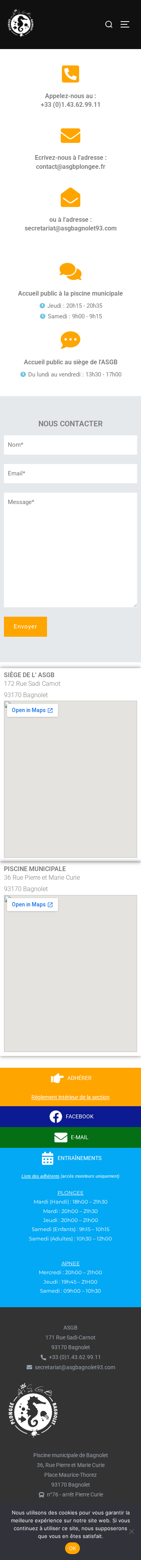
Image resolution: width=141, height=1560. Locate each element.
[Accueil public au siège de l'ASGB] (70, 340)
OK (72, 1548)
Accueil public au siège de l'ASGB (71, 362)
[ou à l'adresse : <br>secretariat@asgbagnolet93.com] (70, 197)
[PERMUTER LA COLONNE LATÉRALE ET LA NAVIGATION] (128, 24)
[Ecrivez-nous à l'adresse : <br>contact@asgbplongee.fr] (70, 135)
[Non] (131, 1531)
